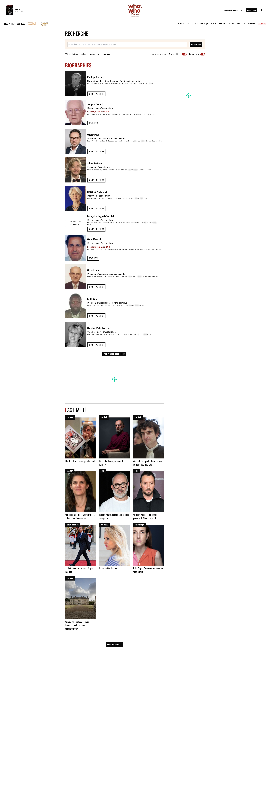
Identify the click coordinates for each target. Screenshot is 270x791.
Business (181, 24)
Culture (232, 24)
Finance (195, 24)
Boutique (21, 23)
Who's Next (252, 24)
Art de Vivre (222, 24)
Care (238, 24)
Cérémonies (262, 24)
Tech (188, 24)
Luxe (244, 24)
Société (213, 24)
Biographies (9, 23)
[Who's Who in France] (135, 10)
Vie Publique (204, 24)
